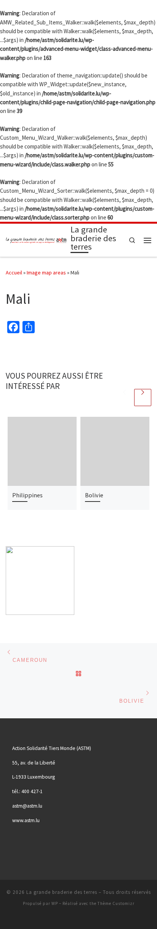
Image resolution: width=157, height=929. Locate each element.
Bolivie (94, 495)
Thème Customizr (116, 903)
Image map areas (46, 272)
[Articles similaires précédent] (124, 397)
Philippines (27, 495)
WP (54, 903)
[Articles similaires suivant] (142, 397)
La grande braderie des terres (61, 892)
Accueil (14, 272)
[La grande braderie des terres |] (37, 239)
